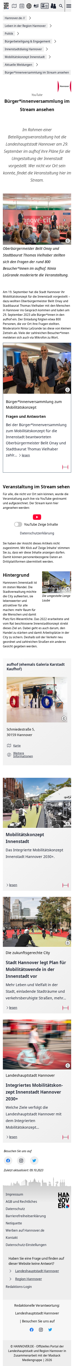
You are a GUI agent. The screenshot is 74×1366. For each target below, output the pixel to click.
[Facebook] (8, 1160)
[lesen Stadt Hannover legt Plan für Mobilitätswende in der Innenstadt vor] (37, 955)
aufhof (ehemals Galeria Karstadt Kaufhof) (36, 666)
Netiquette (14, 1223)
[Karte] (14, 6)
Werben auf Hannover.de (25, 1230)
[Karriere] (53, 6)
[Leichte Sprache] (36, 6)
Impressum (14, 1194)
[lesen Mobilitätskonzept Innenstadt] (37, 834)
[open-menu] (68, 6)
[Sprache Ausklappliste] (29, 6)
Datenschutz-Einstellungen (26, 1244)
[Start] (6, 6)
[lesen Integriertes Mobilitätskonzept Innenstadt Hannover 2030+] (37, 1081)
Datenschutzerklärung (37, 533)
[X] (34, 1160)
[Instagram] (21, 1160)
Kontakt (12, 1237)
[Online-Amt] (45, 6)
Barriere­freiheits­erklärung (26, 1216)
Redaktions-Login (19, 1286)
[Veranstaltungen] (22, 6)
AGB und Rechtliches (21, 1201)
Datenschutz (15, 1208)
